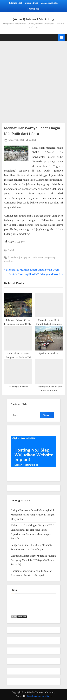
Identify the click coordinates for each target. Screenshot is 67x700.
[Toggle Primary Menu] (61, 37)
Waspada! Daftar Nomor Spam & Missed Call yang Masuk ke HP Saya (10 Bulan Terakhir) (33, 560)
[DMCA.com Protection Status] (19, 617)
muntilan (8, 261)
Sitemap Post (15, 3)
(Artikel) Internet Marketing (33, 19)
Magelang (50, 257)
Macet (41, 257)
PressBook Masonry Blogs (39, 696)
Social (11, 250)
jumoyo (23, 257)
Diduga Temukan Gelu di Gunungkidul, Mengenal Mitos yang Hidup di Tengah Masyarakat (33, 515)
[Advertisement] (33, 80)
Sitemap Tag (33, 9)
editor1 (32, 140)
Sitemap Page (31, 3)
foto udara (13, 257)
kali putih (32, 257)
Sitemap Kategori (49, 3)
